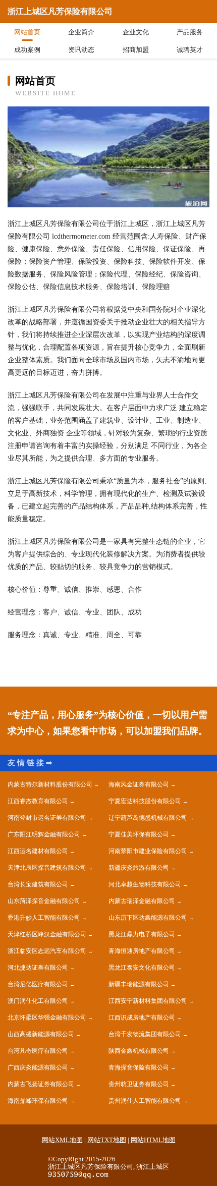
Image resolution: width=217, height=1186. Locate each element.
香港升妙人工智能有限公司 (44, 917)
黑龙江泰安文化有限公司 (141, 967)
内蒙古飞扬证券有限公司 (41, 1084)
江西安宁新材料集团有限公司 (147, 1000)
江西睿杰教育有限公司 (38, 801)
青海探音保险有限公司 (138, 1067)
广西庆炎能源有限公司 (38, 1067)
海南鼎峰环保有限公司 (38, 1100)
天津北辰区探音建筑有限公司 (47, 867)
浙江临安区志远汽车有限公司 (47, 950)
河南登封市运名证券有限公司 (47, 817)
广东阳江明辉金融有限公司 (44, 834)
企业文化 (136, 32)
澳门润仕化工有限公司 (38, 1000)
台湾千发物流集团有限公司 (144, 1034)
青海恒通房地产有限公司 (141, 950)
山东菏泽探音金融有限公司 (44, 901)
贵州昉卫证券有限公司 (138, 1084)
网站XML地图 (62, 1140)
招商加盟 (136, 49)
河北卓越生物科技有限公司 (144, 884)
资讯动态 (81, 49)
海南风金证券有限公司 (138, 784)
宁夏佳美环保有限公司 (138, 834)
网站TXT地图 (106, 1140)
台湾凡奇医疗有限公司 (38, 1050)
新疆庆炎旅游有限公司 (138, 867)
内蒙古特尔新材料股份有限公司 (50, 784)
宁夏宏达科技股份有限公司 (144, 801)
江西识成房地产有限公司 (141, 1017)
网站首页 (27, 32)
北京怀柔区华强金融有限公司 (47, 1017)
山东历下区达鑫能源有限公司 (147, 917)
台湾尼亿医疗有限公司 (38, 984)
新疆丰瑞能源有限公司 (138, 984)
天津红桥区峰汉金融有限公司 (47, 934)
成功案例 (27, 49)
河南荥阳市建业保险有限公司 (147, 851)
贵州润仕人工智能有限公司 (144, 1100)
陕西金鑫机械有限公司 (138, 1050)
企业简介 (81, 32)
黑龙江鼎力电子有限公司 (141, 934)
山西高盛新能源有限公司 (41, 1034)
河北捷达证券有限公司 (38, 967)
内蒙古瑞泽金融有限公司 (141, 901)
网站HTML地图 (153, 1140)
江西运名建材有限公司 (38, 851)
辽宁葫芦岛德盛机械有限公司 (147, 817)
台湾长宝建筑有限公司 (38, 884)
